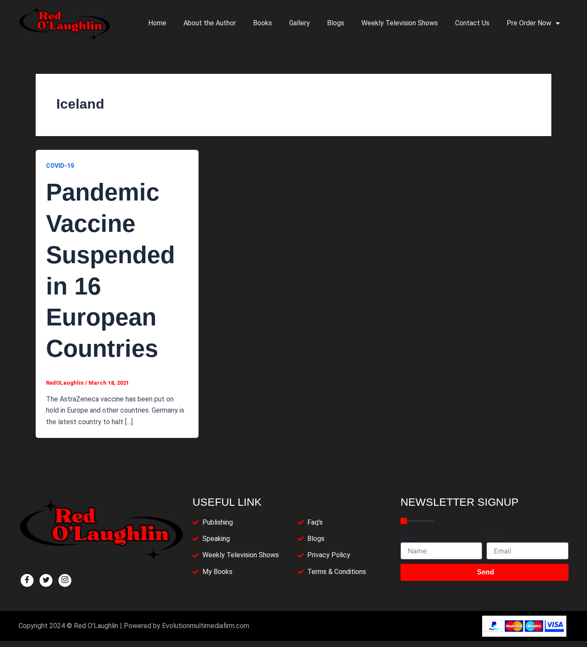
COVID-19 (60, 165)
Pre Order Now (529, 23)
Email (493, 538)
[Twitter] (46, 580)
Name (409, 538)
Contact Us (472, 23)
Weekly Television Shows (399, 23)
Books (262, 23)
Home (157, 23)
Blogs (335, 23)
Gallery (299, 23)
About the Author (209, 23)
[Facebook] (27, 580)
